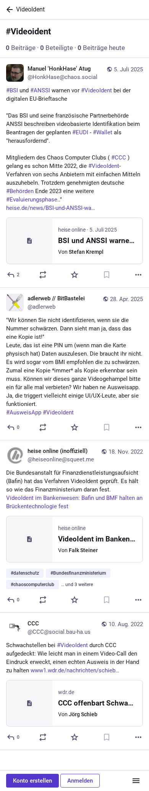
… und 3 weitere (77, 584)
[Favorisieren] (74, 274)
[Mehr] (138, 274)
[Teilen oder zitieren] (42, 274)
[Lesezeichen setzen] (106, 274)
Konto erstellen (32, 780)
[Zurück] (8, 9)
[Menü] (136, 780)
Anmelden (80, 780)
